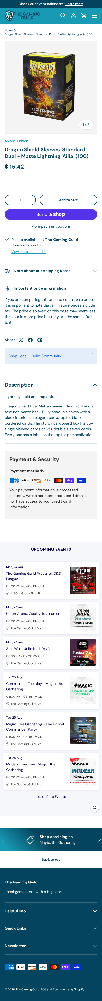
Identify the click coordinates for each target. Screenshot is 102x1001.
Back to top (51, 859)
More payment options (51, 226)
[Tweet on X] (21, 340)
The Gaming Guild (28, 989)
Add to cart (68, 200)
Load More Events (51, 796)
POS (43, 989)
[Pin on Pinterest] (40, 340)
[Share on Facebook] (30, 340)
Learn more (74, 4)
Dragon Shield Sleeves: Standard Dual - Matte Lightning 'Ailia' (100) (49, 34)
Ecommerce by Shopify (68, 989)
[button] (84, 15)
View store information (28, 252)
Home (9, 30)
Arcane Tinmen (16, 141)
